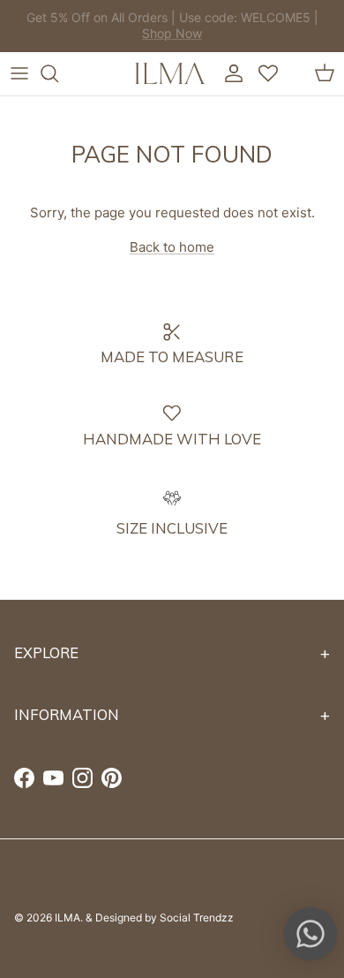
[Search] (58, 73)
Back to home (172, 247)
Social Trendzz (197, 917)
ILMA (67, 917)
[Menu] (19, 73)
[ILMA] (170, 73)
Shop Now (206, 40)
